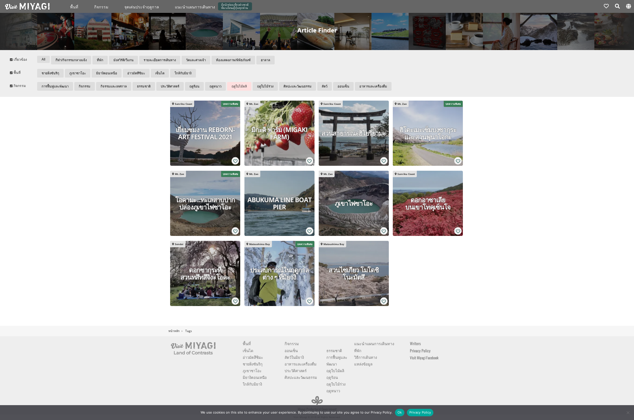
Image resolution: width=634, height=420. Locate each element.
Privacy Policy (420, 351)
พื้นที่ (74, 7)
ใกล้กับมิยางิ (183, 73)
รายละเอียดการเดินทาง (160, 60)
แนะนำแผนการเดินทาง (374, 343)
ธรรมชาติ (144, 86)
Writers (415, 343)
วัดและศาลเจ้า (196, 60)
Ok (399, 412)
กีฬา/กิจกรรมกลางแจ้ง (71, 60)
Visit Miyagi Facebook (424, 357)
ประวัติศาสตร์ (170, 86)
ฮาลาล (265, 60)
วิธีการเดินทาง (365, 357)
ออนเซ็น (343, 86)
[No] (627, 412)
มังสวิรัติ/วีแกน (123, 60)
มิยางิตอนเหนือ (106, 73)
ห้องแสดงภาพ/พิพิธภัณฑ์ (233, 60)
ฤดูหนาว (215, 86)
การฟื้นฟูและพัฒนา (55, 86)
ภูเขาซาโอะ (77, 73)
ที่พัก (100, 60)
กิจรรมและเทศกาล (114, 86)
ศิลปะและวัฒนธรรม (298, 86)
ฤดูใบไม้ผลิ (239, 86)
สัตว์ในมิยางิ (294, 357)
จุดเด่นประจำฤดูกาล (141, 7)
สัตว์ (324, 86)
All (43, 59)
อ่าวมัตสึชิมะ (136, 73)
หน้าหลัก (174, 331)
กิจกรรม (101, 7)
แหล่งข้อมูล (363, 363)
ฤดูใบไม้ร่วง (265, 86)
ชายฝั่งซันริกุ (50, 73)
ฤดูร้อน (194, 86)
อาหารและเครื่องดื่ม (373, 86)
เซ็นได (159, 73)
